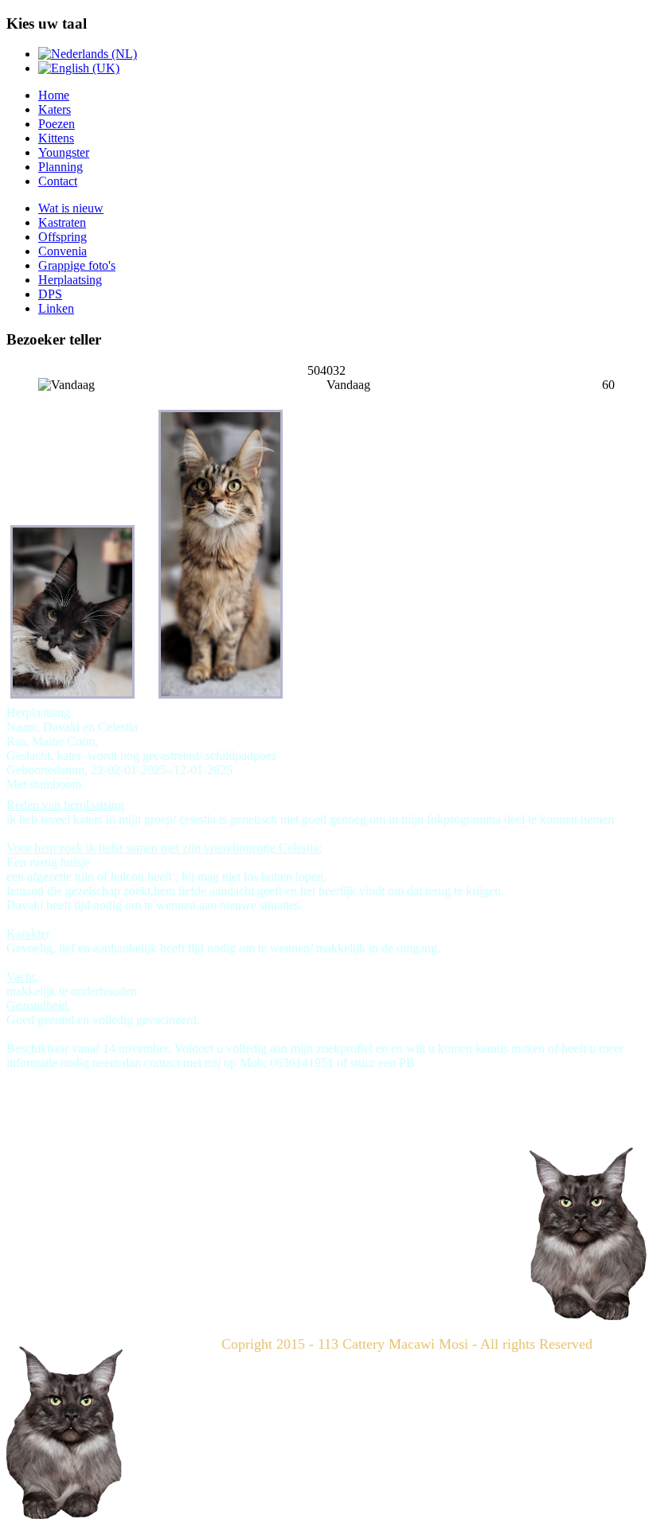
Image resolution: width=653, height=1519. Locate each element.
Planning (60, 166)
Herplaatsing (70, 279)
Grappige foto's (76, 265)
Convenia (62, 251)
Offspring (62, 236)
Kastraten (62, 222)
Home (53, 95)
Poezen (56, 123)
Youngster (63, 152)
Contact (57, 181)
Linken (56, 308)
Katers (54, 109)
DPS (50, 294)
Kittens (56, 138)
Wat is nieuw (71, 208)
